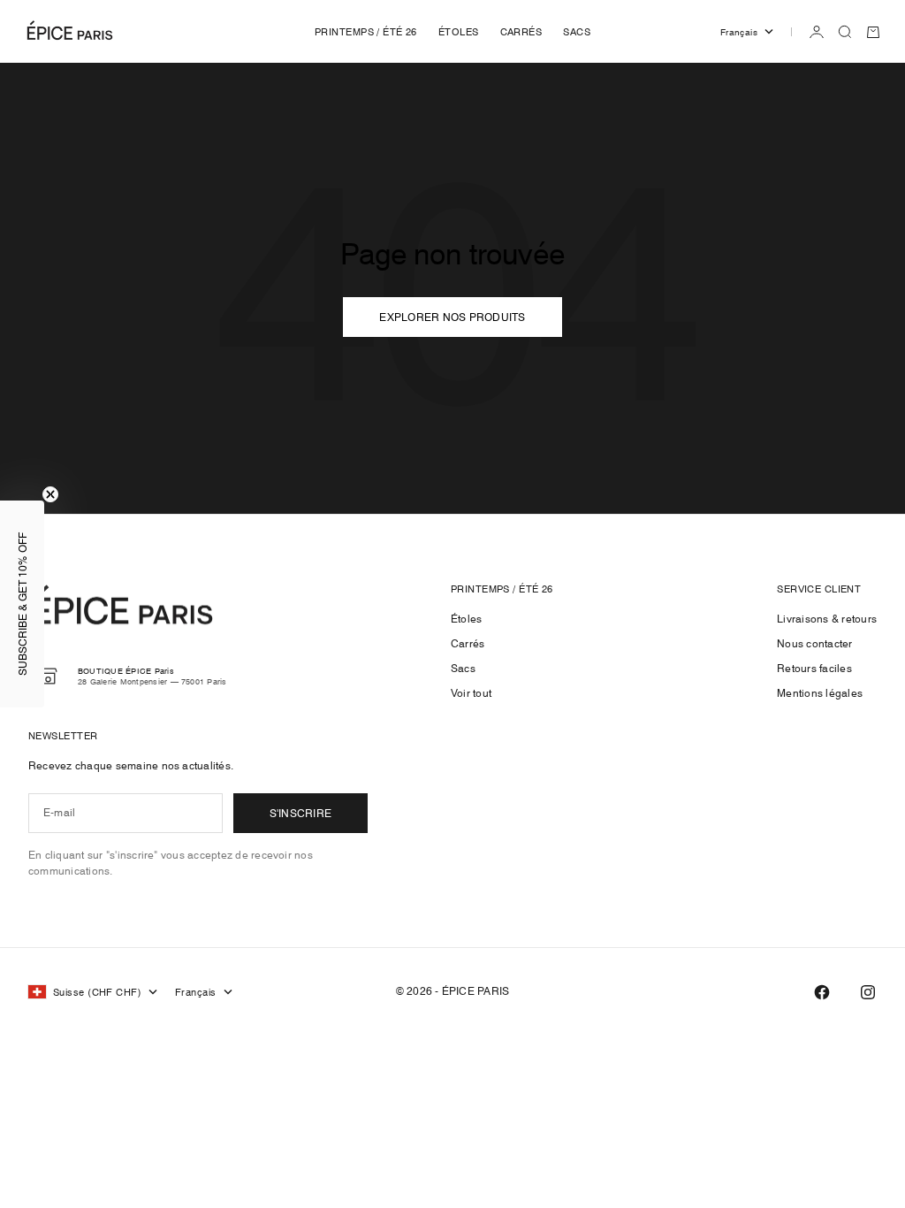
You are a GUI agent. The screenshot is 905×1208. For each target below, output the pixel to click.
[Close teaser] (50, 494)
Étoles (466, 618)
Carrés (467, 643)
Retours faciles (814, 668)
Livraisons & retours (827, 618)
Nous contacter (814, 643)
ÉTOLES (458, 32)
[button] (22, 604)
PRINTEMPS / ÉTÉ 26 (366, 32)
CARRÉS (521, 32)
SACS (576, 32)
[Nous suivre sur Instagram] (868, 992)
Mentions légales (820, 693)
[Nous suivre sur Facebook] (822, 992)
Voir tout (471, 693)
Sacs (463, 668)
